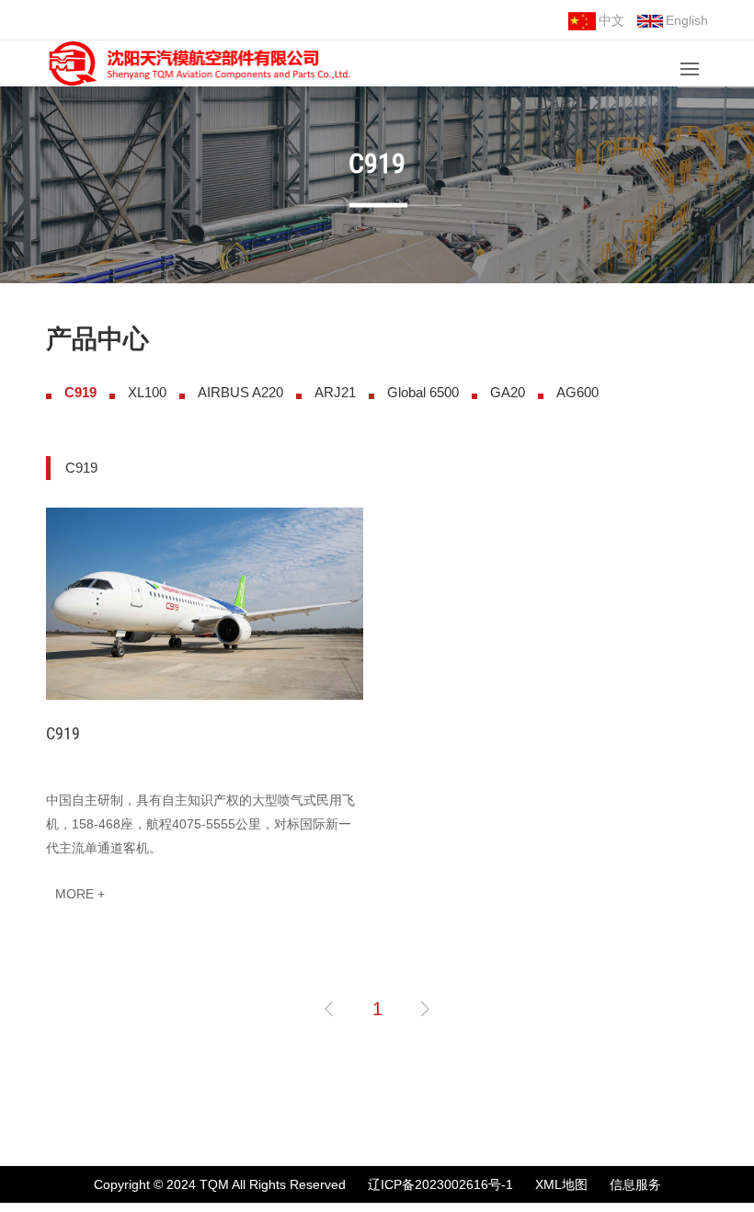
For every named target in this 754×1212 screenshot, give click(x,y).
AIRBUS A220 (240, 392)
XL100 (147, 392)
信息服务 (635, 1184)
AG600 (577, 392)
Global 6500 (423, 392)
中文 (611, 20)
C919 (80, 392)
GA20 (507, 392)
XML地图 (561, 1184)
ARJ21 (335, 392)
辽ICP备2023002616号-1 (440, 1184)
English (687, 20)
